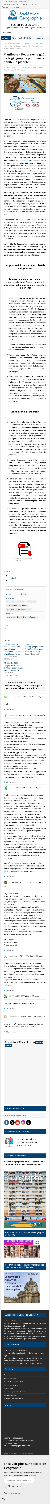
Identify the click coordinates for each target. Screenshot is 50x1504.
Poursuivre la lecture (12, 1493)
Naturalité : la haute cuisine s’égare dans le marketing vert (25, 1358)
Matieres (10, 598)
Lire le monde (15, 43)
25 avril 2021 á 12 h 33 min (33, 882)
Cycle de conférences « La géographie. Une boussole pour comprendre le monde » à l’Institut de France (13, 649)
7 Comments (21, 70)
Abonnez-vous (14, 1486)
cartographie (31, 602)
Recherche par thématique (11, 7)
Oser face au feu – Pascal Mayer (15, 1350)
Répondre (42, 697)
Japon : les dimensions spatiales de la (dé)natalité (21, 1360)
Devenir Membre (24, 1)
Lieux (8, 594)
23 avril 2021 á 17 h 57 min (27, 697)
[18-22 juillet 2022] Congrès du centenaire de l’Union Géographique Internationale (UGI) (13, 666)
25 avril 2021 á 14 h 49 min (25, 956)
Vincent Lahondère (15, 882)
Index (34, 4)
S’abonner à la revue (11, 1385)
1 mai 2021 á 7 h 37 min (28, 1017)
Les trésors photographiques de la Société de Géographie (34, 646)
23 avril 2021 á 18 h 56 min (27, 715)
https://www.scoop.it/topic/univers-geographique (23, 932)
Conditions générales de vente (15, 1392)
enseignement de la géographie (19, 609)
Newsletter (13, 1)
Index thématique (10, 1395)
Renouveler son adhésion (11, 4)
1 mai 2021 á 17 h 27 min (21, 996)
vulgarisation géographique (17, 605)
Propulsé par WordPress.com (23, 1453)
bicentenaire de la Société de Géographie (22, 617)
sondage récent (25, 160)
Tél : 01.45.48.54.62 (10, 1443)
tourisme (10, 602)
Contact (5, 1)
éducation (20, 602)
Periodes (10, 613)
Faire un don (26, 4)
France (23, 594)
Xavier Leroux (27, 1042)
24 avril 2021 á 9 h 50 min (25, 788)
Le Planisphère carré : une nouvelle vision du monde (23, 1363)
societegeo (26, 67)
